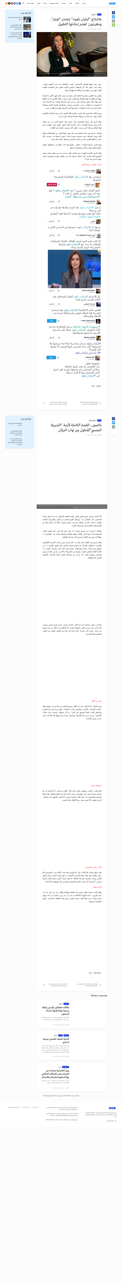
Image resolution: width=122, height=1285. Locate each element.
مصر (90, 973)
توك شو (60, 1035)
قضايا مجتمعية (54, 3)
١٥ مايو (55, 1035)
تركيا (60, 1067)
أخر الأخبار (66, 1003)
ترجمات (64, 3)
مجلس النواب (92, 420)
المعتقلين (60, 1003)
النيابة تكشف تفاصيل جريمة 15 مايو (56, 1041)
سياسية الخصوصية (26, 1107)
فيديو (38, 3)
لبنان (93, 386)
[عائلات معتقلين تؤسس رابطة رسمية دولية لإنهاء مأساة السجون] (27, 27)
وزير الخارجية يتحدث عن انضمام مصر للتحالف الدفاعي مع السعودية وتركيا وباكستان (55, 1074)
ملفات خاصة (30, 3)
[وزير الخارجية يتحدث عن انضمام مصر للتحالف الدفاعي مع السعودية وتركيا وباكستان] (27, 35)
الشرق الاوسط (65, 1067)
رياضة (45, 3)
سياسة (84, 3)
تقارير (70, 3)
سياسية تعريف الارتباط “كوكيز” (14, 1107)
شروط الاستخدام (35, 1107)
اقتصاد (77, 3)
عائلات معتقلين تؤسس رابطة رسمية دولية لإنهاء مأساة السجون (16, 27)
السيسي (94, 14)
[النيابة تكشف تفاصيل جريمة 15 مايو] (27, 19)
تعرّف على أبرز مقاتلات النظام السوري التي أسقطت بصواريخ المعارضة (61, 1096)
